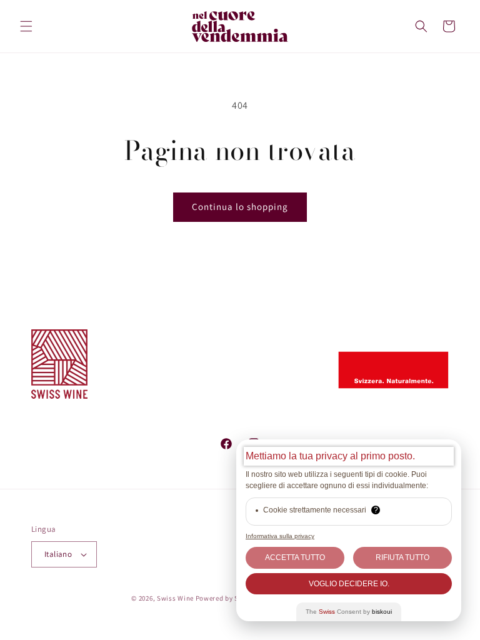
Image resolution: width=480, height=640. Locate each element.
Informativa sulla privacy (280, 535)
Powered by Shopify (228, 598)
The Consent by (349, 611)
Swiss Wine (175, 598)
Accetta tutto (295, 557)
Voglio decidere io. (349, 583)
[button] (26, 26)
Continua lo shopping (240, 206)
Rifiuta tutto (402, 557)
